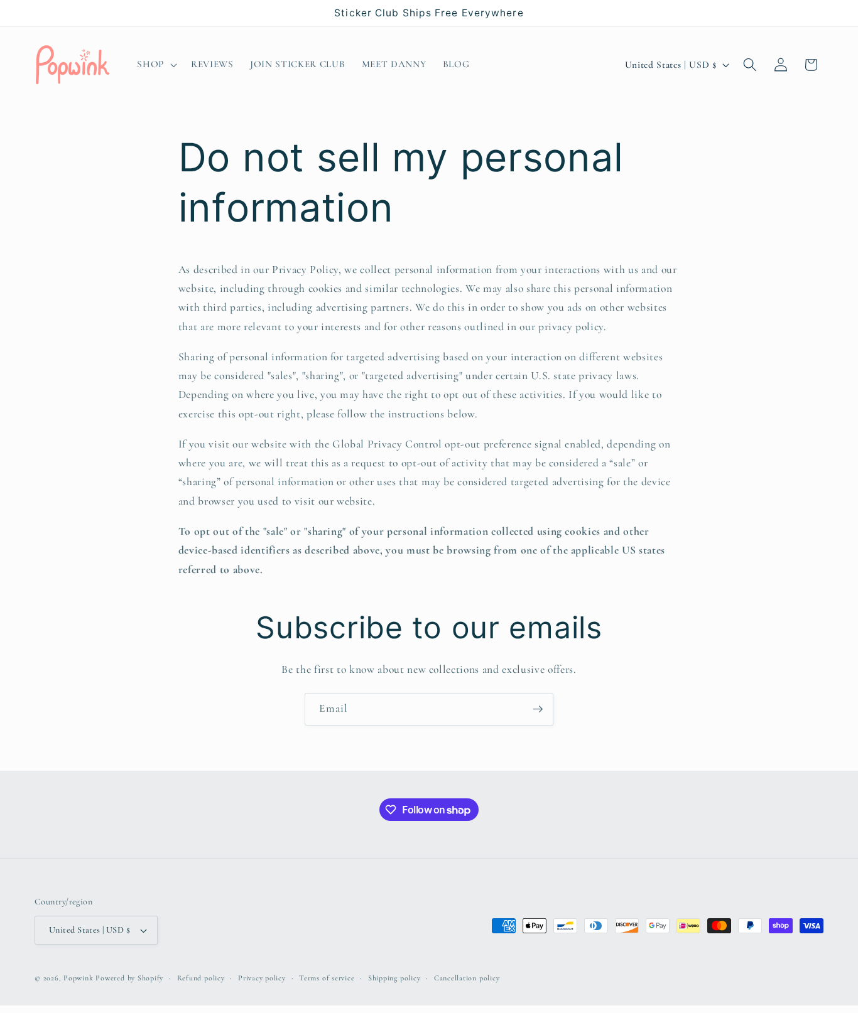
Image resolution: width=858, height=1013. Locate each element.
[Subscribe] (538, 709)
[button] (156, 64)
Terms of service (326, 977)
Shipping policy (394, 977)
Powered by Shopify (129, 977)
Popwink (78, 977)
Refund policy (201, 977)
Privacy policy (262, 977)
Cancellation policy (467, 977)
